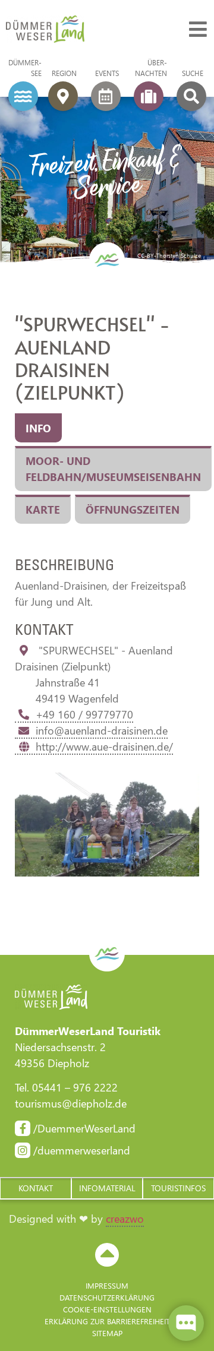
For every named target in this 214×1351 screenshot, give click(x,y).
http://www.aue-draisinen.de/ (104, 746)
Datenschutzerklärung (107, 1297)
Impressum (107, 1285)
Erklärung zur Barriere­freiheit (107, 1321)
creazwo (125, 1218)
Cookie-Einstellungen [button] (107, 1309)
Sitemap (107, 1333)
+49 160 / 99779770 (84, 714)
